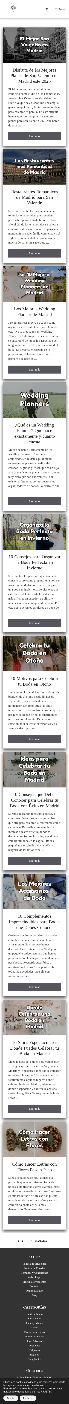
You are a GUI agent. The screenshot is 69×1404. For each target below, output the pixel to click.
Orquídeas (34, 1345)
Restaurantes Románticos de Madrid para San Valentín (34, 197)
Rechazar (28, 1398)
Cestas (34, 1327)
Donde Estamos (34, 1290)
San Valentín (34, 1318)
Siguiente (43, 1240)
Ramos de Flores (34, 1336)
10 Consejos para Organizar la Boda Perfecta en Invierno (34, 562)
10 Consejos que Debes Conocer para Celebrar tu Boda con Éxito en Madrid (34, 800)
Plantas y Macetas (34, 1322)
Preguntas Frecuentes (34, 1281)
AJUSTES (46, 1391)
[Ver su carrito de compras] (46, 9)
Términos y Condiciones (34, 1272)
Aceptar (11, 1398)
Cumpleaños (34, 1359)
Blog (34, 1295)
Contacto (34, 1286)
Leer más (34, 136)
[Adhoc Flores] (13, 9)
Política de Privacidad (35, 1263)
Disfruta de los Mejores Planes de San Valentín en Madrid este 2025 (34, 75)
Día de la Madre (34, 1313)
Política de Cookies (34, 1268)
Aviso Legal (34, 1277)
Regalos (34, 1354)
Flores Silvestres (35, 1341)
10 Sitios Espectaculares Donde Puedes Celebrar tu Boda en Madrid (34, 1048)
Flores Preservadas (34, 1332)
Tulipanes (34, 1350)
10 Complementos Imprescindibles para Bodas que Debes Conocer (34, 922)
